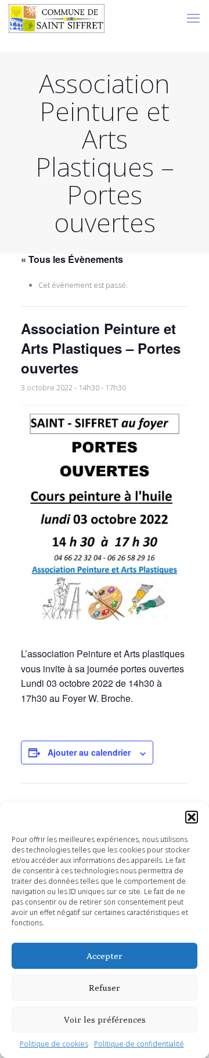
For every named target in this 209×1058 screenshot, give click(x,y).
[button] (191, 817)
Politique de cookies (54, 1044)
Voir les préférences (105, 1019)
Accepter (104, 956)
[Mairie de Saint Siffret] (57, 17)
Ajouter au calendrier (89, 752)
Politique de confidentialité (139, 1044)
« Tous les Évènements (72, 259)
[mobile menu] (193, 17)
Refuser (104, 988)
